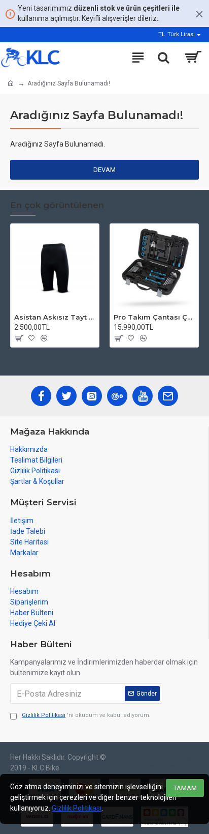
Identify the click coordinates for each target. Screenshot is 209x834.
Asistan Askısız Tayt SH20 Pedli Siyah (54, 317)
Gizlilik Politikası (76, 808)
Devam (104, 170)
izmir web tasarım (154, 762)
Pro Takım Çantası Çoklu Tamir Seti (154, 317)
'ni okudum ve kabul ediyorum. (86, 715)
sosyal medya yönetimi (181, 762)
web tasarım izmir (132, 762)
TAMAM (185, 788)
